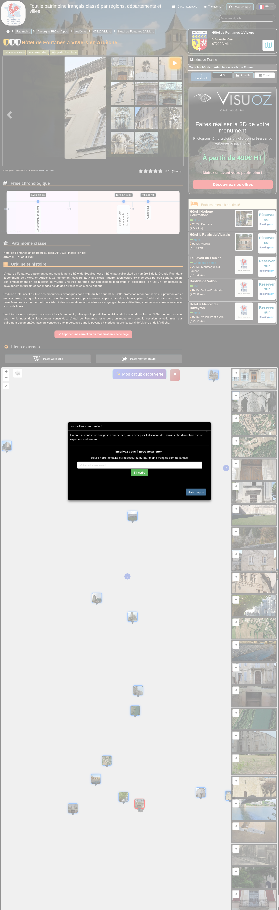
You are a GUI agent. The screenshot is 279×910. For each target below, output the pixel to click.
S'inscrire (139, 472)
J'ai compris (196, 492)
